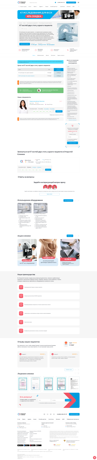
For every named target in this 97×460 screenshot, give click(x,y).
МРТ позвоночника (20, 436)
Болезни (69, 6)
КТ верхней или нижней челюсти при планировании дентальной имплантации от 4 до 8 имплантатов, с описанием (72, 107)
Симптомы (62, 6)
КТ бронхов (69, 86)
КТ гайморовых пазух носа (71, 118)
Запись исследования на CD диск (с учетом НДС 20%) (71, 75)
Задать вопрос (49, 194)
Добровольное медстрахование (22, 433)
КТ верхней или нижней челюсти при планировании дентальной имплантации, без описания (72, 98)
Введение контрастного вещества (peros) (71, 72)
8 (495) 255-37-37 (61, 2)
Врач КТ (61, 101)
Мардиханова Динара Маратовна (50, 90)
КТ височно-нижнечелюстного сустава (72, 111)
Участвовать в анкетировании (70, 442)
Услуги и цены (23, 6)
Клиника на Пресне (21, 422)
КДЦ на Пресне (25, 28)
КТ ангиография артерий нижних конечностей (71, 79)
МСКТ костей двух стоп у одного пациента (26, 75)
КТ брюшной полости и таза (71, 95)
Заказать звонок (72, 142)
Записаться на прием (71, 2)
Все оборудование (68, 200)
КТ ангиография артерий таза (72, 81)
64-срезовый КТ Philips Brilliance (39, 213)
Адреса (40, 6)
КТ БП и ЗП (69, 76)
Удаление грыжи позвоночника (22, 437)
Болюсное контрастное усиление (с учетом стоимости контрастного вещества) (72, 69)
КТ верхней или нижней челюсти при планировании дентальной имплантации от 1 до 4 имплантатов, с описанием (72, 103)
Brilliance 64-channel (21, 213)
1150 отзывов (30, 161)
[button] (53, 111)
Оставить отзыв (69, 369)
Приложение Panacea (21, 441)
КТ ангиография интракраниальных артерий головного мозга (71, 83)
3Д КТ (68, 66)
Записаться (59, 111)
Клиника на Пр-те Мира (71, 422)
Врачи (35, 6)
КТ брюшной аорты (70, 90)
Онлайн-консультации (33, 433)
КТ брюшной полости (70, 93)
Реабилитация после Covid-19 (22, 434)
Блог (30, 437)
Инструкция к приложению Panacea (35, 441)
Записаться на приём (25, 44)
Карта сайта (31, 440)
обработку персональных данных (72, 140)
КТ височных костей (70, 116)
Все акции (70, 235)
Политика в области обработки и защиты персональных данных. (43, 451)
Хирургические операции (21, 438)
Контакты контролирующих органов (36, 438)
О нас (29, 6)
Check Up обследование (21, 440)
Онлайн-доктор (53, 6)
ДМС (74, 6)
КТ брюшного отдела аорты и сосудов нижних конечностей (72, 88)
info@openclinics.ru (53, 441)
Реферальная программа (73, 419)
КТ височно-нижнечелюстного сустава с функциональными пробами (72, 114)
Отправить (68, 400)
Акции (46, 6)
